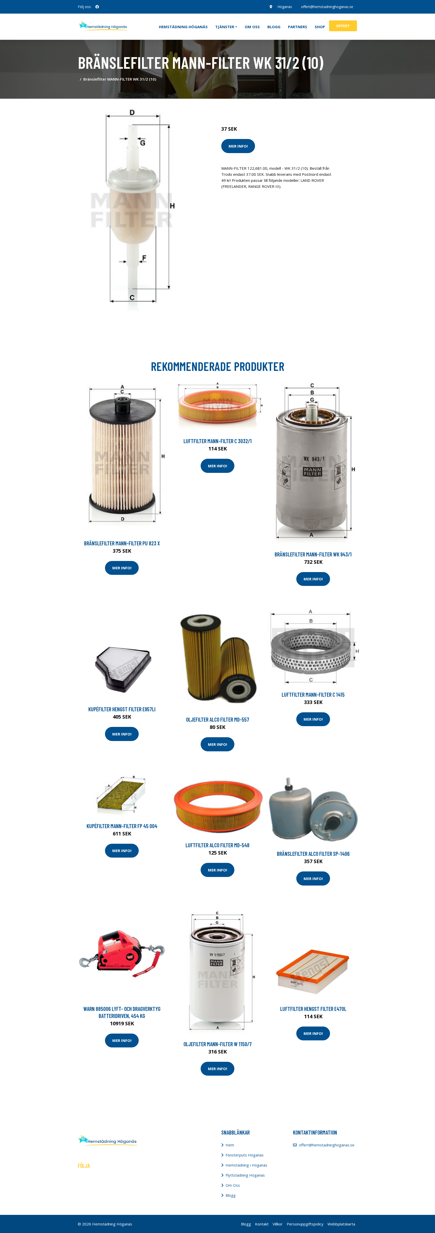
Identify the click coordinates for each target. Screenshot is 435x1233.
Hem (230, 1144)
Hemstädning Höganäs (183, 26)
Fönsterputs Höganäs (245, 1154)
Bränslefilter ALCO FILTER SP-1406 (313, 853)
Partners (297, 26)
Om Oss (233, 1185)
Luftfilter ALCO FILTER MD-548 (217, 845)
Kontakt (262, 1223)
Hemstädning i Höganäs (246, 1165)
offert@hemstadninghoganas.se (327, 6)
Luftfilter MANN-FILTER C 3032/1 (218, 441)
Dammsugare (280, 107)
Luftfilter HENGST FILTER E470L (313, 1008)
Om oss (252, 26)
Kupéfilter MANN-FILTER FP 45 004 (122, 826)
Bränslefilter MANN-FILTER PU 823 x (122, 543)
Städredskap (255, 107)
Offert (343, 25)
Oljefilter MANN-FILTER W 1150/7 (218, 1044)
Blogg (273, 26)
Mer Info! (238, 146)
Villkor (278, 1223)
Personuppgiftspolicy (305, 1223)
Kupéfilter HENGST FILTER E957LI (122, 709)
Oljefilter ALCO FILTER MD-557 (217, 719)
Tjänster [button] (224, 26)
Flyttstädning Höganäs (245, 1175)
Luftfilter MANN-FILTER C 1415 (313, 694)
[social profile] (97, 7)
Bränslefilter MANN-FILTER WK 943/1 (313, 554)
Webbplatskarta (341, 1223)
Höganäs (284, 6)
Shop (320, 26)
